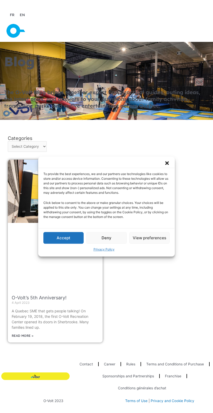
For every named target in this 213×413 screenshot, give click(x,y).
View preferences (149, 237)
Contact (86, 364)
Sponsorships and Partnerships (128, 376)
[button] (167, 163)
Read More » (22, 336)
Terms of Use (136, 401)
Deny (106, 237)
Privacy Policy (104, 249)
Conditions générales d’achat (142, 388)
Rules (130, 364)
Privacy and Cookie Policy (172, 401)
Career (109, 364)
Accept (63, 237)
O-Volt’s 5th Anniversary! (39, 297)
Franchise (173, 376)
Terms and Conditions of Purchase (175, 364)
